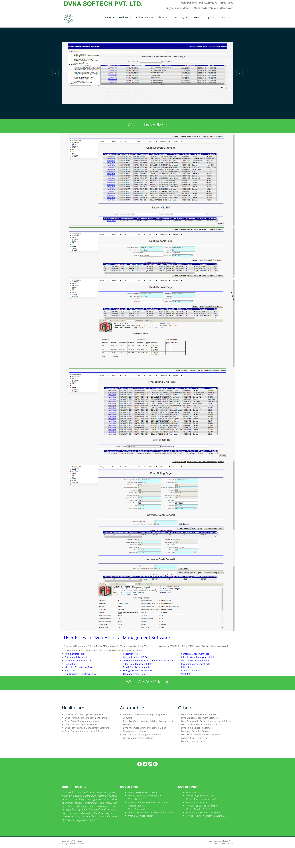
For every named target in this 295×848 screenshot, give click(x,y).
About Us (162, 17)
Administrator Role (74, 653)
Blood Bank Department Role (138, 667)
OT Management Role (134, 673)
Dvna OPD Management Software (82, 724)
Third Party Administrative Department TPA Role (148, 660)
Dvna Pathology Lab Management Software (87, 727)
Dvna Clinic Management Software (82, 721)
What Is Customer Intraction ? (201, 799)
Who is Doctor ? (136, 799)
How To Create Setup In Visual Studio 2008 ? (150, 812)
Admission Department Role (137, 663)
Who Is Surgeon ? (136, 809)
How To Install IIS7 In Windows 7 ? (145, 795)
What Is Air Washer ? (196, 802)
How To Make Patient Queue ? (143, 792)
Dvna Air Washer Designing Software (142, 734)
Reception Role (130, 653)
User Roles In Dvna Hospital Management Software (117, 637)
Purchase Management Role (195, 660)
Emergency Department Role (138, 670)
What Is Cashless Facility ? (141, 815)
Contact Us (225, 17)
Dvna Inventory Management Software (201, 724)
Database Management (193, 741)
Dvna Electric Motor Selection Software (201, 734)
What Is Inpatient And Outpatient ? (204, 812)
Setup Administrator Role (78, 657)
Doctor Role (71, 663)
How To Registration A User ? (200, 795)
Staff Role (186, 673)
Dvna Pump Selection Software (197, 727)
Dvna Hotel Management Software (198, 714)
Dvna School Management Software (199, 717)
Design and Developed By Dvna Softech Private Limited (221, 842)
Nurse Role (70, 670)
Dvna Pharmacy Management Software (85, 731)
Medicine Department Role (78, 667)
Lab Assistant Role (190, 670)
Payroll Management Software (138, 737)
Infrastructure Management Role (198, 657)
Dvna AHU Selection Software (196, 731)
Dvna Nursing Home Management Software (87, 717)
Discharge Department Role (79, 660)
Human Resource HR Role (136, 657)
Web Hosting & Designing (194, 737)
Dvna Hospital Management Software (84, 714)
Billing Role (187, 667)
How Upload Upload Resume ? (201, 805)
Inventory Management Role (195, 663)
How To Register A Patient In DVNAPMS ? (206, 815)
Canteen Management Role (195, 653)
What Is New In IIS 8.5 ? (198, 809)
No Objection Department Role (80, 673)
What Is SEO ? (193, 792)
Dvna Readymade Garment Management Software (207, 721)
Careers (197, 17)
